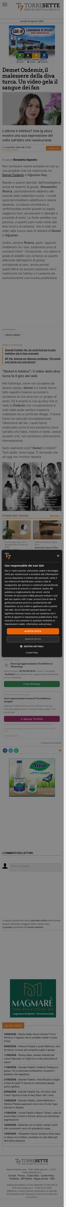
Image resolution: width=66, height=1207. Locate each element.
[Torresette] (38, 7)
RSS (52, 1178)
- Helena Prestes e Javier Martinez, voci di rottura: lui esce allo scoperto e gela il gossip (32, 1048)
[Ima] (32, 777)
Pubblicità (14, 1178)
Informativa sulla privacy (38, 624)
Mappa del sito (41, 1178)
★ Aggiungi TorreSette (32, 718)
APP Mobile (26, 1178)
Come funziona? (11, 736)
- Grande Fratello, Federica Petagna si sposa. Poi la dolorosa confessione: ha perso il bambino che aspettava (31, 1070)
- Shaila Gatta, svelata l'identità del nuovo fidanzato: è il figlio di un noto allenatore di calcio (30, 1058)
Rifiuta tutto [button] (33, 639)
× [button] (58, 556)
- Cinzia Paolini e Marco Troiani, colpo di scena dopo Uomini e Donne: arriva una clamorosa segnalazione (32, 1116)
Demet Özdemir (13, 175)
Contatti (12, 1175)
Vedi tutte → (55, 515)
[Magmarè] (33, 998)
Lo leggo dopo (54, 148)
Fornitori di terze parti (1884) (19, 595)
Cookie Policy (47, 1175)
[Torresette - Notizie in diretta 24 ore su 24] (31, 1162)
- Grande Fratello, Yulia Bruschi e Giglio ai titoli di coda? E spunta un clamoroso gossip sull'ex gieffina (32, 1083)
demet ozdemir (13, 334)
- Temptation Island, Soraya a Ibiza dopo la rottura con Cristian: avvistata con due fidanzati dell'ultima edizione (32, 1137)
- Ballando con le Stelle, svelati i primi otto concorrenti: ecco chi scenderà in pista (31, 1126)
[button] (32, 646)
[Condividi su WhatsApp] (16, 750)
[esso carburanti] (31, 45)
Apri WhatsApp (32, 683)
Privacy (21, 1175)
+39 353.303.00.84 (26, 670)
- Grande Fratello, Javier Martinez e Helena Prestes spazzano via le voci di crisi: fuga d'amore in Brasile (30, 1104)
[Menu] (4, 4)
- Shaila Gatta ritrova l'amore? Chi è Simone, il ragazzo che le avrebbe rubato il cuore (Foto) (30, 1037)
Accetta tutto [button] (33, 631)
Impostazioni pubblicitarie (38, 616)
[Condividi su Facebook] (5, 750)
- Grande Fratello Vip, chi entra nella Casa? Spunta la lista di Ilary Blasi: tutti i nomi (30, 1093)
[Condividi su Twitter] (10, 750)
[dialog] (32, 603)
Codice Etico (33, 1175)
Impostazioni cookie (15, 624)
